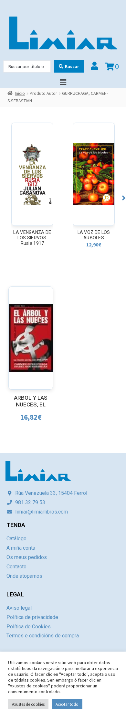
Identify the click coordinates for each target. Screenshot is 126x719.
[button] (124, 198)
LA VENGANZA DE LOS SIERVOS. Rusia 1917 (32, 238)
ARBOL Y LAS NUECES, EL (30, 401)
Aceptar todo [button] (67, 704)
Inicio (20, 93)
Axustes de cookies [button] (28, 704)
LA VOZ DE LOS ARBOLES (94, 235)
